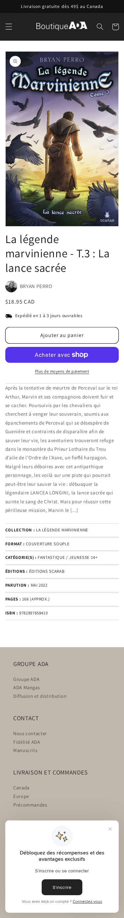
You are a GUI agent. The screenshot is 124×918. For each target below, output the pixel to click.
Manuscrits (25, 750)
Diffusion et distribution (40, 696)
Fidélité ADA (26, 742)
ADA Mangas (26, 687)
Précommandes (30, 805)
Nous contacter (30, 733)
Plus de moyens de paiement (62, 371)
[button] (8, 26)
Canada (21, 787)
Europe (21, 796)
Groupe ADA (26, 679)
